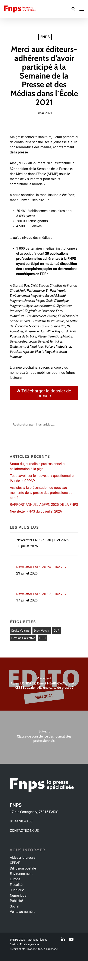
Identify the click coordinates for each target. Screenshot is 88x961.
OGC (42, 638)
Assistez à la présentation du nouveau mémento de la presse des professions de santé (41, 493)
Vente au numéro (22, 912)
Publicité (16, 901)
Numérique (18, 896)
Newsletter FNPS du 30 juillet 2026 (36, 511)
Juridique (17, 890)
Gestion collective (23, 638)
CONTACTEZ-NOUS (24, 831)
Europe (15, 879)
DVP (56, 630)
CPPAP (15, 863)
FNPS (45, 37)
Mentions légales (37, 939)
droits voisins (20, 630)
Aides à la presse (22, 858)
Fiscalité (16, 885)
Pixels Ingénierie (29, 944)
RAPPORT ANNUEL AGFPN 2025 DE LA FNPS (44, 505)
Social (14, 906)
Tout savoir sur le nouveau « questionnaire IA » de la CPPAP (41, 478)
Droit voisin (41, 630)
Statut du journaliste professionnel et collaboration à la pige (37, 466)
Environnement (21, 874)
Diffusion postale (23, 868)
